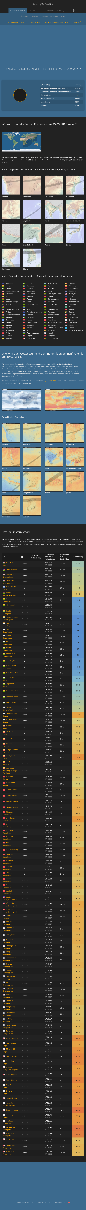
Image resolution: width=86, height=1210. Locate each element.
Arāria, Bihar (11, 702)
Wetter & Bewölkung (49, 16)
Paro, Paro (10, 739)
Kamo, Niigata (11, 1098)
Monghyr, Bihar (12, 691)
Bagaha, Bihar (11, 661)
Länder (35, 16)
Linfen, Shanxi (11, 790)
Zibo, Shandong (12, 850)
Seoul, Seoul (11, 935)
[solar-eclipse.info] (43, 4)
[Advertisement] (43, 42)
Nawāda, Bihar (12, 673)
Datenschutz (57, 1202)
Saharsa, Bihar (12, 697)
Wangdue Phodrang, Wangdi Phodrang (10, 770)
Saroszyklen (33, 10)
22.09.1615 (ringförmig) (62, 22)
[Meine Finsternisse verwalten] (74, 10)
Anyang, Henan (12, 801)
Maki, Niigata (11, 1074)
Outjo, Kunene (11, 570)
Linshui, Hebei (11, 795)
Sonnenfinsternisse (17, 10)
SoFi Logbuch (62, 10)
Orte (63, 16)
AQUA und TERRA (50, 381)
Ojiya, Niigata (11, 1056)
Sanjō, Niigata (11, 1080)
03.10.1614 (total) (26, 22)
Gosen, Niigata (12, 1110)
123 (76, 95)
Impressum (42, 1202)
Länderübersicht (47, 10)
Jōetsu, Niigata (12, 1038)
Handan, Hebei (12, 807)
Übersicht (25, 16)
